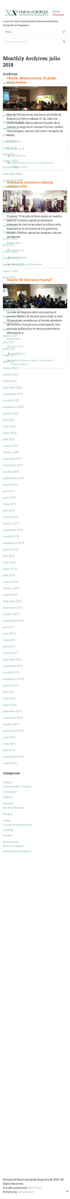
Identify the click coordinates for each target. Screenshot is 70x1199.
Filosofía (8, 803)
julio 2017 (9, 627)
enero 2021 (10, 381)
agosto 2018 (10, 549)
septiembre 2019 (13, 478)
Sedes (7, 820)
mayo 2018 (10, 568)
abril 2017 (9, 646)
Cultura (7, 782)
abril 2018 (9, 575)
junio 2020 (9, 426)
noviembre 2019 (13, 465)
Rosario (7, 835)
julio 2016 (9, 691)
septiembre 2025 (13, 122)
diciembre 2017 (12, 601)
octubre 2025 (11, 115)
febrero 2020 (11, 452)
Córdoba (8, 830)
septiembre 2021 (13, 329)
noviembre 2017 (13, 607)
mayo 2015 (10, 743)
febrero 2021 (11, 374)
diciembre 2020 (12, 387)
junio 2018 (9, 562)
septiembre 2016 (13, 679)
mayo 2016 (10, 704)
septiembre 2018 (13, 543)
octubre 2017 (11, 614)
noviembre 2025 (13, 109)
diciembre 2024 (12, 173)
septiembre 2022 (13, 264)
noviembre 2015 (13, 717)
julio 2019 (9, 491)
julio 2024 (9, 206)
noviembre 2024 (13, 180)
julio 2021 (9, 342)
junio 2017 (9, 633)
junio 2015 (9, 737)
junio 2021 (9, 348)
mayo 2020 (10, 432)
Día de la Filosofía (13, 807)
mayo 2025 (10, 148)
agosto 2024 (10, 199)
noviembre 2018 (13, 530)
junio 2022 (9, 277)
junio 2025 (9, 141)
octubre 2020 (11, 400)
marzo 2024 (10, 225)
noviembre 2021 (13, 316)
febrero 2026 (11, 96)
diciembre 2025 (12, 102)
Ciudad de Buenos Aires (17, 824)
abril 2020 (9, 439)
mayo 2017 (10, 640)
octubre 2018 (11, 536)
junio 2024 (9, 212)
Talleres (8, 797)
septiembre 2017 (13, 620)
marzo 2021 (10, 368)
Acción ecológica (13, 846)
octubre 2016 (11, 672)
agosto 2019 (10, 484)
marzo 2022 (10, 296)
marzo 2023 (10, 251)
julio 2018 (9, 556)
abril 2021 (9, 361)
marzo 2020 (10, 445)
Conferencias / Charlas (17, 786)
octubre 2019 (11, 471)
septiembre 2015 (13, 730)
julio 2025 (9, 135)
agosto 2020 (10, 413)
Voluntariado (11, 841)
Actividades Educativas (17, 851)
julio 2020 (9, 420)
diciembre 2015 (12, 711)
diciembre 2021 (12, 309)
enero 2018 (10, 594)
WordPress (34, 1187)
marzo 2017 (10, 653)
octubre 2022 (11, 258)
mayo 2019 (10, 504)
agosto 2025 (10, 128)
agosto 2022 (10, 271)
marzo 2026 (10, 89)
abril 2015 (9, 750)
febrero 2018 (11, 588)
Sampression (26, 1192)
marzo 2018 (10, 581)
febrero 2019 (11, 523)
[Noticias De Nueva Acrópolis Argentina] (35, 12)
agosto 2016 (10, 685)
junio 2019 (9, 497)
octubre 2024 (11, 186)
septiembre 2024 (13, 193)
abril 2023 (9, 245)
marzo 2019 (10, 517)
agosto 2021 (10, 335)
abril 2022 (9, 290)
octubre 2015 (11, 724)
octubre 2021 (11, 322)
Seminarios (10, 791)
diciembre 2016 (12, 659)
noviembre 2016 (13, 666)
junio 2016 (9, 698)
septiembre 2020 (13, 407)
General (7, 814)
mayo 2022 (10, 284)
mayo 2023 (10, 238)
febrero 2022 (11, 303)
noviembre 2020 (13, 394)
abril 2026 (9, 83)
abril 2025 (9, 154)
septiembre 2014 (13, 756)
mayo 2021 (10, 355)
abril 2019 (9, 510)
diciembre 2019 (12, 458)
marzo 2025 (10, 160)
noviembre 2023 (13, 232)
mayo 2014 (10, 763)
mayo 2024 (10, 219)
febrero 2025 (11, 167)
